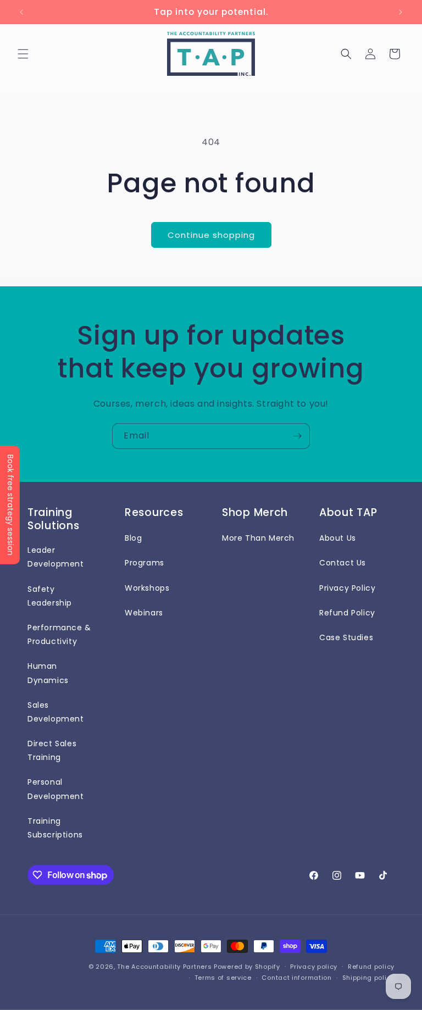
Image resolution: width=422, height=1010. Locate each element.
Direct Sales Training (51, 750)
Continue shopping (211, 235)
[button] (23, 54)
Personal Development (55, 788)
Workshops (147, 587)
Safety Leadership (49, 596)
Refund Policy (347, 612)
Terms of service (223, 977)
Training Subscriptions (55, 827)
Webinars (144, 612)
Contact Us (342, 562)
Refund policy (371, 966)
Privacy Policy (347, 587)
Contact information (296, 977)
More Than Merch (258, 537)
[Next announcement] (400, 12)
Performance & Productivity (59, 634)
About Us (337, 537)
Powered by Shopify (247, 966)
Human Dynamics (48, 673)
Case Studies (346, 637)
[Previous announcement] (21, 12)
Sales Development (55, 712)
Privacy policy (313, 966)
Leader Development (55, 557)
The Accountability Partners (164, 966)
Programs (144, 562)
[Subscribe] (297, 436)
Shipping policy (368, 977)
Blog (133, 537)
